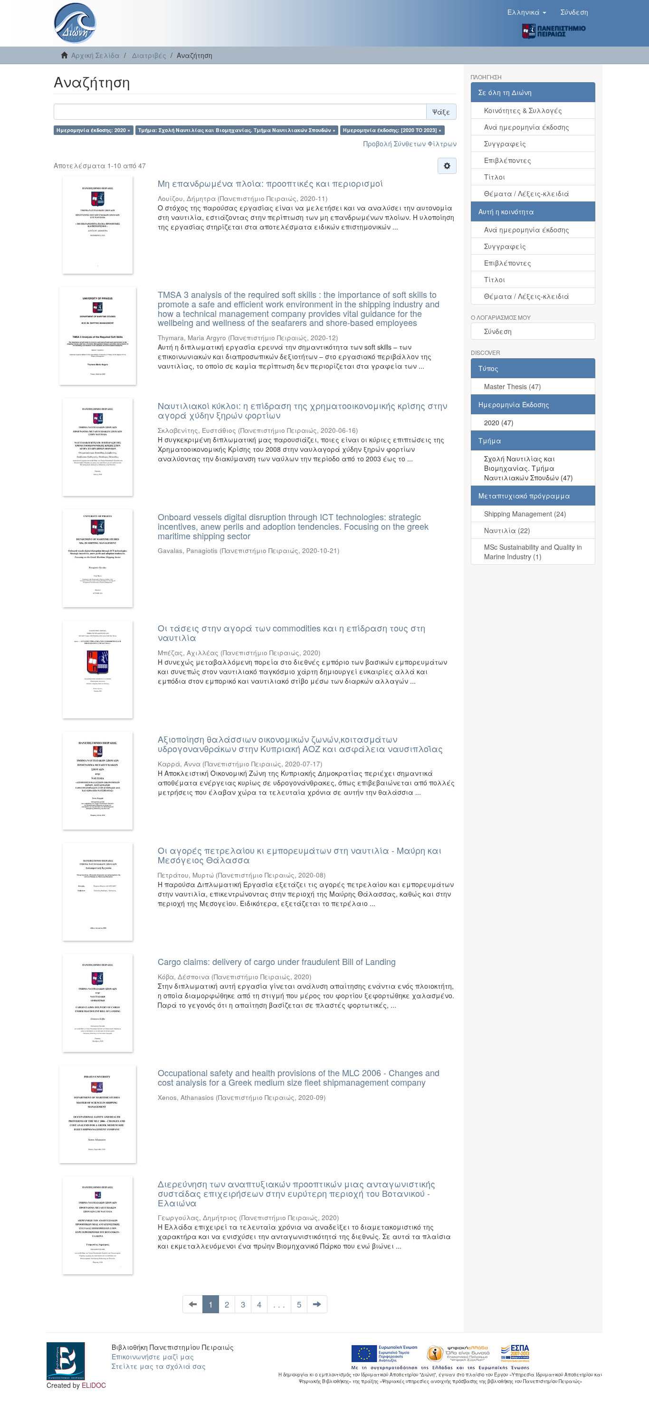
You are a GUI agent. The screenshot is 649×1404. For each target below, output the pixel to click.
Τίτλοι (494, 176)
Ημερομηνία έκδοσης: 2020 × (93, 130)
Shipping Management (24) (525, 513)
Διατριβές (149, 55)
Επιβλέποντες (507, 160)
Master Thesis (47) (512, 386)
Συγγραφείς (505, 143)
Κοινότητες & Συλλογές (523, 110)
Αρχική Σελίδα (95, 55)
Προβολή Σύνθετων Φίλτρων (410, 143)
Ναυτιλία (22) (507, 530)
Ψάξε (441, 111)
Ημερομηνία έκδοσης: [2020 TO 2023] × (392, 130)
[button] (527, 12)
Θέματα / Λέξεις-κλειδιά (526, 193)
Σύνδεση (498, 331)
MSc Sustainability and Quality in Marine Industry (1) (533, 551)
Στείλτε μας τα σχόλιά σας (159, 1366)
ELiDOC (94, 1385)
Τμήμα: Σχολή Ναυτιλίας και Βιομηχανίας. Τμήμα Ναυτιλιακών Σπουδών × (236, 130)
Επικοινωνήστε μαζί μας (153, 1356)
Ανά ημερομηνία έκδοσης (526, 127)
